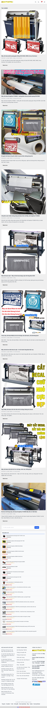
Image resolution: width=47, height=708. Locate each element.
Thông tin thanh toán (21, 654)
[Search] (35, 2)
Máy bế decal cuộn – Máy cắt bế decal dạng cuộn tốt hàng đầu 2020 (18, 275)
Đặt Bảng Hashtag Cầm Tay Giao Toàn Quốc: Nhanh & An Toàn (7, 670)
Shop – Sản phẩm (20, 664)
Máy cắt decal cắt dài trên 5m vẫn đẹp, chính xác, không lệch (16, 469)
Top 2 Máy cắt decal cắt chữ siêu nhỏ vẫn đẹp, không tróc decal (17, 409)
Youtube (31, 703)
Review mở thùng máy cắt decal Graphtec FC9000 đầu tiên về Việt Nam (19, 511)
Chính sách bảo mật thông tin (23, 659)
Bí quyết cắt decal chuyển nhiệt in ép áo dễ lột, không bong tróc (17, 156)
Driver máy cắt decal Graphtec (23, 673)
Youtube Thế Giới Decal (22, 678)
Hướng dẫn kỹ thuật (17, 98)
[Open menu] (44, 2)
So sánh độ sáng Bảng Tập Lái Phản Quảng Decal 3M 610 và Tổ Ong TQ (8, 655)
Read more (5, 65)
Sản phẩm (8, 703)
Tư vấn (12, 703)
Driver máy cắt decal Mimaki (23, 675)
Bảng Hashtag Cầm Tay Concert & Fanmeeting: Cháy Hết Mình (7, 693)
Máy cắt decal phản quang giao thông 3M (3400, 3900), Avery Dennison (19, 56)
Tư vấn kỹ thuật (19, 58)
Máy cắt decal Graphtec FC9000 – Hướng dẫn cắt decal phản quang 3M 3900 (20, 96)
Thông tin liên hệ (20, 662)
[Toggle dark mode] (38, 2)
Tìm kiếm (36, 527)
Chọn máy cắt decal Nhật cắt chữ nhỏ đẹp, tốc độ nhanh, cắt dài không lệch (20, 335)
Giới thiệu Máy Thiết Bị (22, 650)
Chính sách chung (20, 657)
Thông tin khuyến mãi (21, 652)
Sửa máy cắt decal (36, 703)
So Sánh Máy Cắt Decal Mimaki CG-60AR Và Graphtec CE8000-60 (8, 661)
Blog (14, 58)
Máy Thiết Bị (10, 58)
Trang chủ (3, 703)
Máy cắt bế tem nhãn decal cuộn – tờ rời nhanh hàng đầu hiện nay (17, 349)
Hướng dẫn (16, 703)
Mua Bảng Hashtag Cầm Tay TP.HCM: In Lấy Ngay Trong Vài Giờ (7, 676)
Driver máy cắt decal (21, 671)
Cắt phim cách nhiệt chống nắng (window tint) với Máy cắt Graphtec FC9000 (20, 215)
